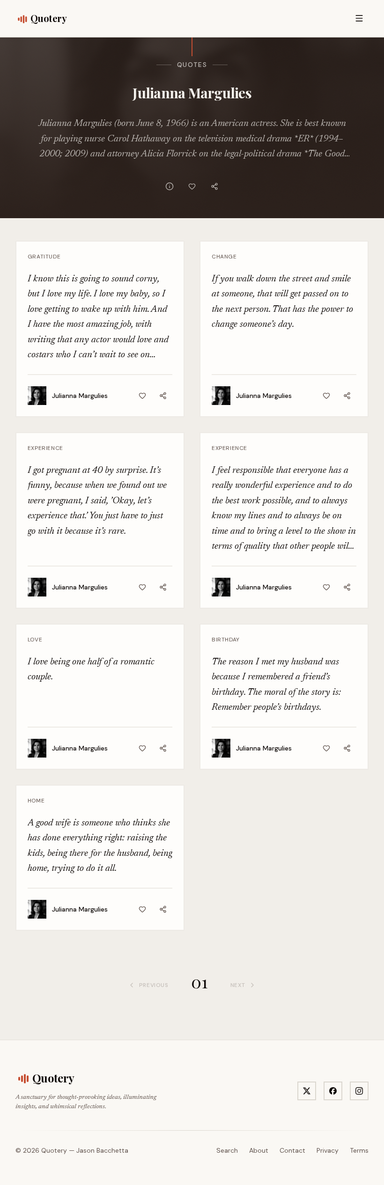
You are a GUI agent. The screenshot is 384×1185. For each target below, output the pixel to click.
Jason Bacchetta (102, 1150)
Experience (45, 448)
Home (36, 800)
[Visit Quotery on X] (306, 1091)
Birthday (226, 639)
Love (35, 639)
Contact (292, 1150)
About (258, 1150)
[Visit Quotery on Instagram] (359, 1091)
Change (224, 256)
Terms (359, 1150)
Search (227, 1150)
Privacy (328, 1150)
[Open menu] (359, 18)
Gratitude (44, 256)
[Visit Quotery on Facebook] (333, 1091)
